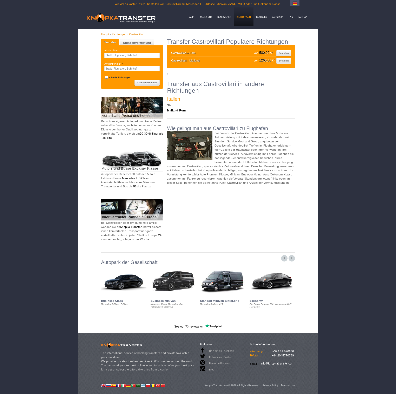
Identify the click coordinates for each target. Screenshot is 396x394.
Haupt (191, 17)
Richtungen (244, 17)
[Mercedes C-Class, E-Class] (123, 268)
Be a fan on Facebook (221, 351)
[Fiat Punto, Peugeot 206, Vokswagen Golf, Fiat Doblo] (272, 268)
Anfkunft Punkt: (113, 64)
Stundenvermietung (137, 42)
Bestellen (284, 53)
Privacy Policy (270, 385)
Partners (261, 17)
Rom (182, 110)
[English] (103, 385)
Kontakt (303, 17)
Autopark (277, 17)
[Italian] (123, 385)
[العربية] (138, 385)
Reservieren (224, 17)
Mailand (172, 110)
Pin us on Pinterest (219, 363)
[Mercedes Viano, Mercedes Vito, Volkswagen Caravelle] (173, 268)
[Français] (118, 385)
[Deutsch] (128, 385)
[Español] (113, 385)
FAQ (291, 17)
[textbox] (132, 55)
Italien (173, 99)
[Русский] (108, 385)
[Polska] (148, 385)
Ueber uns (206, 17)
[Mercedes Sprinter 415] (222, 268)
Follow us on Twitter (220, 357)
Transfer (110, 42)
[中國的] (162, 385)
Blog (211, 369)
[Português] (133, 385)
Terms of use (288, 385)
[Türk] (158, 385)
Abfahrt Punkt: (113, 50)
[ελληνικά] (143, 385)
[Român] (153, 385)
